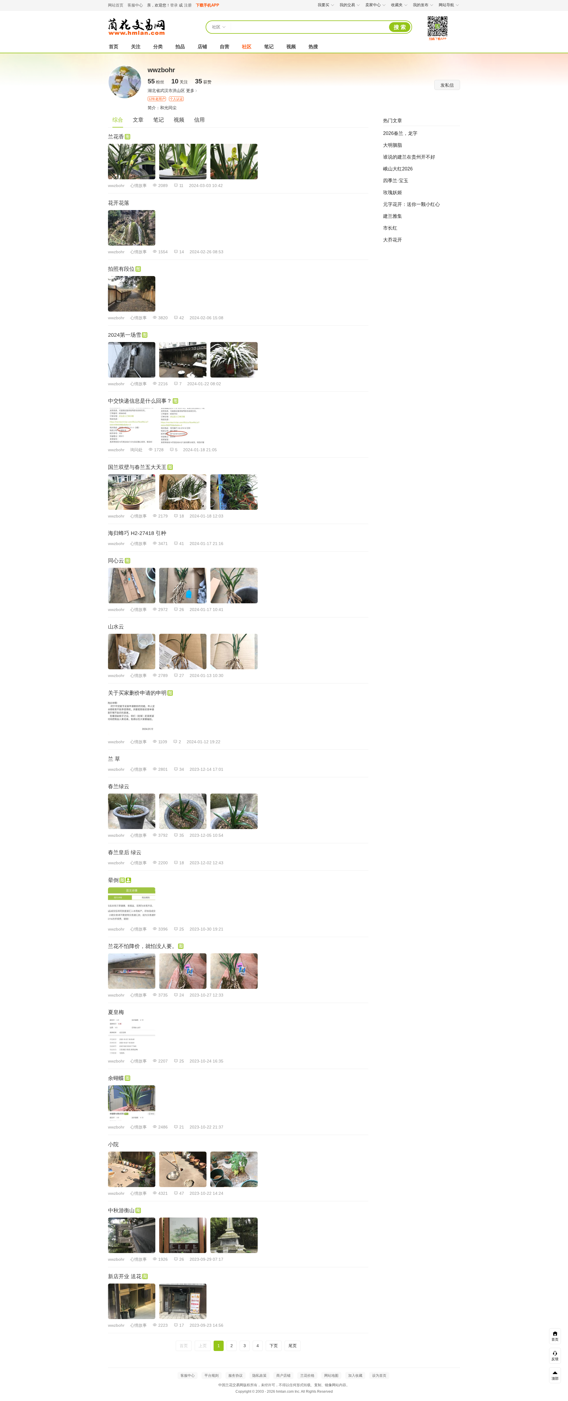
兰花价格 (307, 1375)
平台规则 (211, 1375)
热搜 (313, 46)
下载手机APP (207, 5)
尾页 (292, 1345)
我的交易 (347, 5)
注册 (188, 5)
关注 (136, 46)
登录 (174, 5)
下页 (274, 1345)
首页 (113, 46)
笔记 (269, 46)
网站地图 (331, 1375)
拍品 (180, 46)
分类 (158, 46)
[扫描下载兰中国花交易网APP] (437, 40)
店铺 (202, 46)
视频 (291, 46)
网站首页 (115, 5)
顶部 (555, 1378)
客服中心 (135, 5)
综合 (117, 120)
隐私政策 (259, 1375)
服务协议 (235, 1375)
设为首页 (379, 1375)
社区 (246, 46)
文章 (138, 120)
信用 (199, 120)
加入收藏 (355, 1375)
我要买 (323, 5)
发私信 (447, 85)
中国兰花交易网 (136, 27)
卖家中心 (373, 5)
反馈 (555, 1359)
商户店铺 (283, 1375)
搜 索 (400, 27)
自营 (224, 46)
